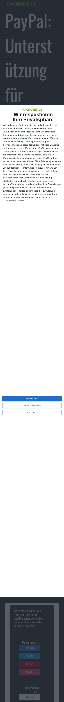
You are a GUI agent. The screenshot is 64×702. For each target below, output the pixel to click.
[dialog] (32, 351)
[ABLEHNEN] (58, 110)
